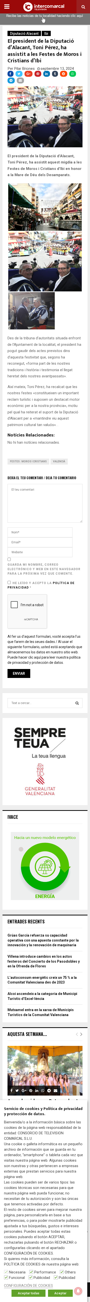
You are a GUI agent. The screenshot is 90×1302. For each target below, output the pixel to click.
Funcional (17, 1277)
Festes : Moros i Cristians (28, 461)
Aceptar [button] (60, 1293)
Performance (45, 1272)
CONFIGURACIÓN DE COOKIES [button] (28, 1285)
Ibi (46, 34)
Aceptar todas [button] (28, 1293)
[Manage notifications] (78, 1291)
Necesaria (17, 1272)
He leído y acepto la (41, 585)
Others (70, 1272)
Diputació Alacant (24, 34)
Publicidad (42, 1277)
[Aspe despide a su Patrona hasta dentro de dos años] (45, 1071)
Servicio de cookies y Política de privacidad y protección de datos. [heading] (43, 1111)
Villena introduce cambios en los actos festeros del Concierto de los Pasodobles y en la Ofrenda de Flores (44, 961)
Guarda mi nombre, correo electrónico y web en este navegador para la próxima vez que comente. (44, 569)
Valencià (59, 461)
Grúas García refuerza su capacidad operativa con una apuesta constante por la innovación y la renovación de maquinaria (43, 940)
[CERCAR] (77, 703)
